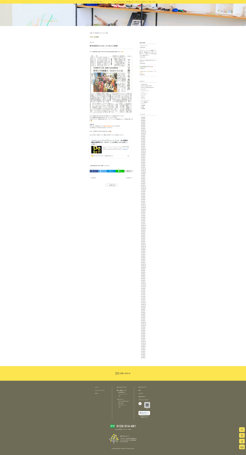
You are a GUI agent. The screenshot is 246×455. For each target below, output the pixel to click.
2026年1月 (143, 128)
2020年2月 (143, 241)
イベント (91, 36)
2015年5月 (143, 333)
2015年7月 (143, 330)
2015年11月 (143, 323)
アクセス (154, 1)
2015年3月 (143, 336)
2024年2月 (143, 165)
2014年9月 (143, 346)
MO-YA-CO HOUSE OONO (146, 86)
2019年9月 (143, 249)
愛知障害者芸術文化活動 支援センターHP (144, 416)
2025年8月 (143, 136)
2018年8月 (143, 270)
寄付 (150, 1)
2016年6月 (143, 312)
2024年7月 (143, 157)
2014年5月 (143, 353)
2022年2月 (143, 202)
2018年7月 (143, 272)
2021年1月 (143, 223)
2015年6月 (143, 332)
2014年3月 (143, 356)
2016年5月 (143, 314)
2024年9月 (143, 154)
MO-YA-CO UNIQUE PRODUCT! (147, 87)
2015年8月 (143, 328)
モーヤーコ (143, 103)
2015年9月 (143, 327)
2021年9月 (143, 210)
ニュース (114, 1)
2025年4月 (143, 143)
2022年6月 (143, 196)
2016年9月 (143, 307)
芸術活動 (143, 108)
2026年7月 (143, 118)
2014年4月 (143, 354)
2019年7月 (143, 252)
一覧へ (119, 396)
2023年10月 (143, 172)
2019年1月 (143, 262)
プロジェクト (137, 1)
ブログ (96, 393)
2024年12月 (143, 149)
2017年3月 (143, 298)
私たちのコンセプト (121, 1)
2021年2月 (143, 222)
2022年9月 (143, 191)
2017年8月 (143, 290)
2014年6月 (143, 351)
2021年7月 (143, 214)
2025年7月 (143, 138)
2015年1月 (143, 340)
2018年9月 (143, 269)
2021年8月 (143, 212)
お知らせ (143, 97)
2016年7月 (143, 311)
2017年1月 (143, 301)
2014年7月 (143, 349)
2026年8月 (143, 117)
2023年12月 (143, 169)
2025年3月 (143, 144)
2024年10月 (143, 152)
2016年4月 (143, 315)
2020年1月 (143, 243)
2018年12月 (143, 264)
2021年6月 (143, 215)
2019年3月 (143, 259)
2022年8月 (143, 193)
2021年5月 (143, 217)
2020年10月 (143, 228)
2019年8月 (143, 251)
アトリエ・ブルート (145, 90)
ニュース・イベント (145, 100)
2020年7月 (143, 233)
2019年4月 (143, 257)
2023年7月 (143, 177)
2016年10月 (143, 306)
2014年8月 (143, 348)
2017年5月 (143, 294)
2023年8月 (143, 175)
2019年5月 (143, 256)
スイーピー (143, 98)
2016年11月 (143, 304)
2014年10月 (143, 344)
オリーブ (143, 95)
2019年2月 (143, 261)
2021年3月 (143, 220)
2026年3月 (143, 125)
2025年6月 (143, 139)
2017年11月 (143, 285)
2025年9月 (143, 135)
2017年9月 (143, 288)
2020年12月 (143, 225)
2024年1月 (143, 167)
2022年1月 (143, 204)
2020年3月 (143, 240)
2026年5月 (143, 122)
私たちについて (145, 1)
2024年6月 (143, 159)
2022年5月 (143, 198)
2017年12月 (143, 283)
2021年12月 (143, 206)
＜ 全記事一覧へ (111, 185)
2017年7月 (143, 291)
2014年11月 (143, 343)
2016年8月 (143, 309)
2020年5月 (143, 236)
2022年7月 (143, 194)
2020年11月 (143, 227)
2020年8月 (143, 231)
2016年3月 (143, 317)
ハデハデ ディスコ (143, 45)
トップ (96, 387)
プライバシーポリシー (144, 400)
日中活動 (143, 105)
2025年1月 (143, 148)
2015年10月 (143, 325)
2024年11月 (143, 151)
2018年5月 (143, 275)
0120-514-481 (126, 426)
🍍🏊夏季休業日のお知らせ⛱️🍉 (146, 66)
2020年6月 (143, 235)
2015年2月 (143, 338)
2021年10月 (143, 209)
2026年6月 (143, 120)
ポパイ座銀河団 (96, 36)
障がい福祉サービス (130, 1)
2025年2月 (143, 146)
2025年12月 (143, 130)
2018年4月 (143, 277)
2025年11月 (143, 131)
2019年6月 (143, 254)
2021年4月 (143, 219)
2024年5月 (143, 160)
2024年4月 (143, 162)
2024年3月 (143, 164)
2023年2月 (143, 183)
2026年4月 (143, 123)
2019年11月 (143, 246)
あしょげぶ (143, 89)
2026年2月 (143, 127)
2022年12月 (143, 186)
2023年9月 (143, 173)
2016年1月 (143, 320)
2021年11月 (143, 207)
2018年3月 (143, 278)
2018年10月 (143, 267)
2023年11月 (143, 170)
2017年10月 (143, 286)
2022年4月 (143, 199)
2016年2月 (143, 319)
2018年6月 (143, 273)
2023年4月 (143, 180)
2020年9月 (143, 230)
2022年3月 (143, 201)
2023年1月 (143, 185)
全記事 (91, 33)
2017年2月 (143, 299)
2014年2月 (143, 357)
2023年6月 (143, 178)
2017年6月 (143, 293)
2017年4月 (143, 296)
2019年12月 (143, 244)
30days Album (144, 84)
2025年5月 (143, 141)
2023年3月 (143, 181)
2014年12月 (143, 341)
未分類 (142, 107)
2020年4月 (143, 238)
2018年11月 (143, 265)
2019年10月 (143, 248)
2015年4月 (143, 335)
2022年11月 (143, 188)
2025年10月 (143, 133)
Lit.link (147, 408)
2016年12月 (143, 302)
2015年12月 (143, 322)
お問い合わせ (142, 396)
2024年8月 (143, 156)
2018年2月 (143, 280)
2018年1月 (143, 282)
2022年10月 (143, 189)
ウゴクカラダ (144, 94)
